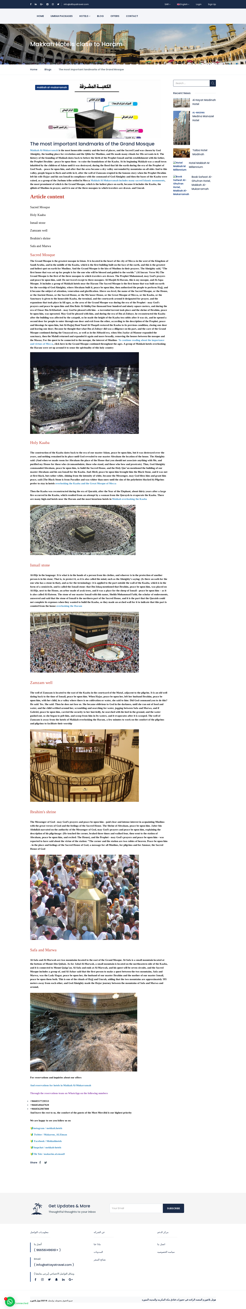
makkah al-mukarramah (52, 87)
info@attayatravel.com (76, 4)
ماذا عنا (97, 1244)
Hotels (84, 16)
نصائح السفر (100, 1259)
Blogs (48, 69)
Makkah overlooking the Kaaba (129, 499)
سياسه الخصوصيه (166, 1252)
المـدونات (98, 1252)
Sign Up (212, 4)
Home (40, 16)
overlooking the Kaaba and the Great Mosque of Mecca (85, 483)
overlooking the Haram (69, 606)
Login (198, 4)
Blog (100, 16)
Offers (114, 16)
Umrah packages (62, 16)
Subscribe (173, 1208)
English (184, 4)
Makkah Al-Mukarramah (44, 150)
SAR (167, 4)
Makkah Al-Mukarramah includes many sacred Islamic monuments (128, 180)
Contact (132, 16)
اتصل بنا (161, 1244)
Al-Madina (198, 112)
